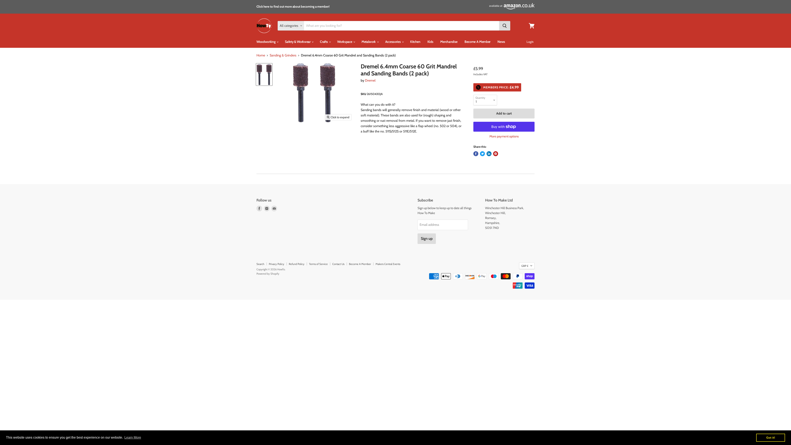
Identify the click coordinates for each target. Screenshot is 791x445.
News (501, 42)
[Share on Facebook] (475, 153)
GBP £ (524, 265)
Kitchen (415, 42)
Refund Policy (296, 264)
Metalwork (369, 42)
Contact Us (338, 264)
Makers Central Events (388, 264)
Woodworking (266, 42)
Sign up (427, 238)
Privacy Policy (276, 264)
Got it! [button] (770, 437)
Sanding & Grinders (283, 55)
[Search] (504, 25)
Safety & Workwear (298, 42)
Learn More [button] (132, 437)
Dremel (370, 80)
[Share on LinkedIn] (489, 153)
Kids (430, 42)
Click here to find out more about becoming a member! (293, 6)
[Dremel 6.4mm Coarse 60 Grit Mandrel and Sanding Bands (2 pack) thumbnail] (264, 74)
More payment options (504, 136)
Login (530, 42)
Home (260, 55)
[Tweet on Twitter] (482, 153)
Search (260, 264)
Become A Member (477, 42)
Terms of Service (318, 264)
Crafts (324, 42)
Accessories (393, 42)
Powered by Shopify (267, 273)
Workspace (345, 42)
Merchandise (448, 42)
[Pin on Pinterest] (495, 153)
